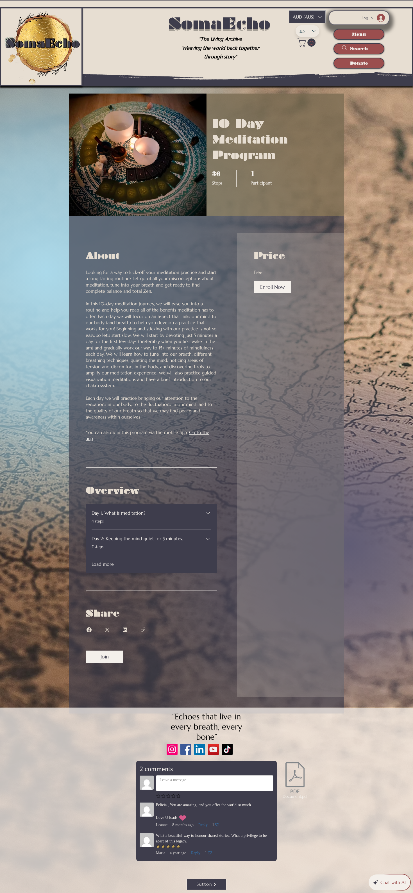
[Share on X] (107, 629)
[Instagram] (172, 749)
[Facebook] (185, 749)
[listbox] (307, 16)
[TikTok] (227, 749)
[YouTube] (213, 749)
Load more (103, 564)
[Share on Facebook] (89, 629)
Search (359, 48)
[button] (307, 42)
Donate (359, 63)
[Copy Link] (143, 629)
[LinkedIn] (199, 749)
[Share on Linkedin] (125, 629)
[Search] (344, 48)
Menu (359, 34)
